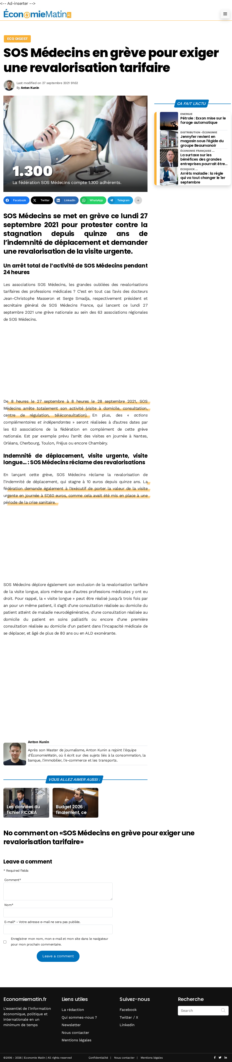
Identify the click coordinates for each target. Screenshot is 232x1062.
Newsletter (71, 1025)
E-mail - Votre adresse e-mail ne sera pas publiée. (42, 922)
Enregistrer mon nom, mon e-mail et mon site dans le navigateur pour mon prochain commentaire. (59, 941)
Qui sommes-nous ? (79, 1017)
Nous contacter (75, 1032)
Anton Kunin (38, 742)
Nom (8, 905)
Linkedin (127, 1025)
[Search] (223, 1010)
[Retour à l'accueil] (107, 13)
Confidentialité (98, 1057)
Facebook (128, 1009)
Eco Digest (17, 39)
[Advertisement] (75, 360)
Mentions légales (76, 1040)
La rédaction (73, 1009)
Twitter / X (129, 1017)
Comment (12, 880)
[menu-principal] (225, 13)
